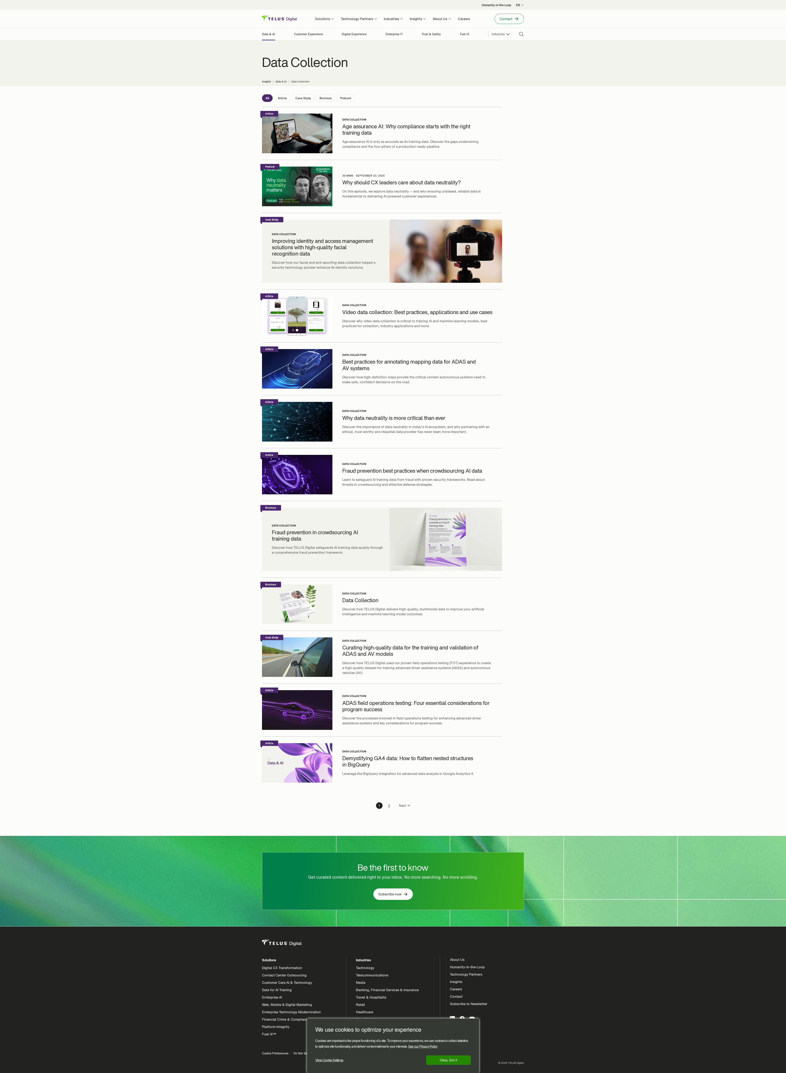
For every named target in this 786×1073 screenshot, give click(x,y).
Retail (360, 1004)
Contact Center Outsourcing (284, 975)
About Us (457, 959)
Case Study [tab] (303, 98)
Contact (456, 996)
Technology (365, 967)
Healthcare (364, 1012)
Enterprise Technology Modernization (291, 1012)
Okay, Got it (448, 1060)
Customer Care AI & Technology (287, 982)
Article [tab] (282, 98)
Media (360, 982)
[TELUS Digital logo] (282, 943)
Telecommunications (372, 975)
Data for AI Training (277, 989)
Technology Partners (466, 974)
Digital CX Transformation (282, 967)
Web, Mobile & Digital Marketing (287, 1004)
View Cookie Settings (329, 1060)
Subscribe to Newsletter (468, 1003)
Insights (456, 981)
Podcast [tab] (345, 98)
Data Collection (354, 120)
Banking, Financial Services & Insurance (387, 989)
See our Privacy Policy (422, 1046)
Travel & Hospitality (371, 997)
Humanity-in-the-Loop (467, 967)
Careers (456, 989)
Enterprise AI (272, 997)
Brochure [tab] (326, 98)
